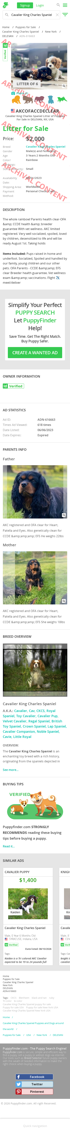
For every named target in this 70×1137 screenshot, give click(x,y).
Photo (22, 93)
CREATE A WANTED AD (35, 353)
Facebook (37, 1077)
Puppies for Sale (25, 27)
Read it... (9, 846)
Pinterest (37, 1091)
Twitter (37, 1084)
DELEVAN (7, 36)
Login (40, 5)
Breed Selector (33, 1058)
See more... (10, 770)
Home (6, 27)
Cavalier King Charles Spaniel (20, 31)
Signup (25, 5)
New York (51, 31)
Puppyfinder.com (12, 1052)
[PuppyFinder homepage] (5, 5)
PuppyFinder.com (15, 1048)
